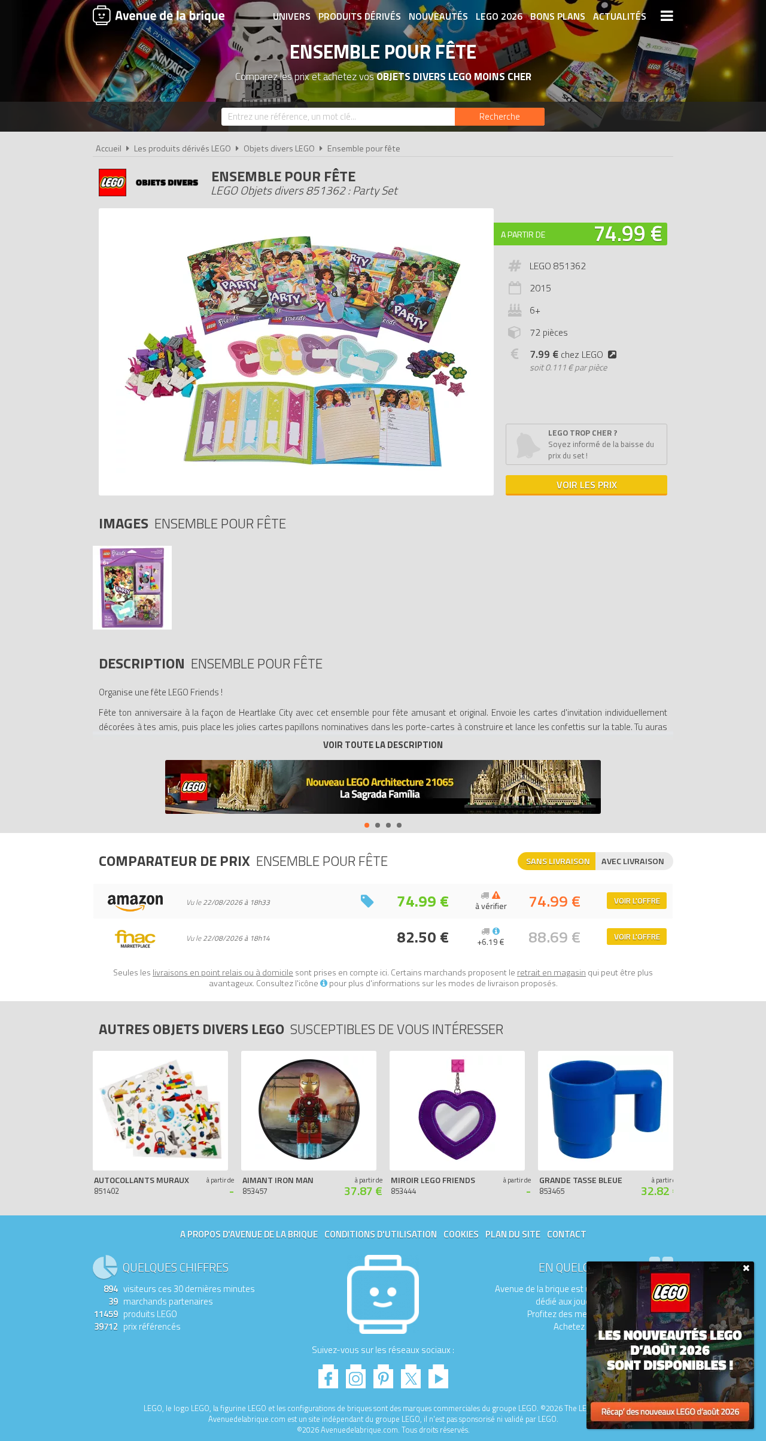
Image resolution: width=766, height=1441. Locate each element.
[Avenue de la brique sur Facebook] (328, 1373)
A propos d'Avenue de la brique (249, 1234)
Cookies (461, 1234)
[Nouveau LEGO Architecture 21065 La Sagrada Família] (383, 788)
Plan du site (512, 1234)
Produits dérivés (359, 16)
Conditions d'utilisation (380, 1234)
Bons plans (557, 16)
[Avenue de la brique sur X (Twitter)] (411, 1373)
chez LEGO (566, 354)
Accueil (108, 148)
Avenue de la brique (158, 15)
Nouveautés (438, 16)
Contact (566, 1234)
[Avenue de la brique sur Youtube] (438, 1373)
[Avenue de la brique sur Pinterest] (383, 1373)
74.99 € (627, 233)
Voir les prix (587, 485)
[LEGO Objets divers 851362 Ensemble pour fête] (132, 626)
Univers (292, 16)
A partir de (523, 234)
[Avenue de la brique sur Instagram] (356, 1373)
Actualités (619, 16)
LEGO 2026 (499, 16)
